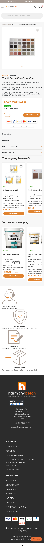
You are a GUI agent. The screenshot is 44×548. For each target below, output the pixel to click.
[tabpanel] (13, 190)
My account (13, 475)
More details (13, 213)
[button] (4, 48)
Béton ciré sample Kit (10, 190)
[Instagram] (18, 434)
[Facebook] (12, 434)
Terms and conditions (32, 528)
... (14, 24)
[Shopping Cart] (41, 7)
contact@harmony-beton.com (22, 427)
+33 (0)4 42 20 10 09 (22, 423)
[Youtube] (25, 434)
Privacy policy (22, 531)
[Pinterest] (31, 434)
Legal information (9, 528)
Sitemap (20, 528)
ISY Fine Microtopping (11, 254)
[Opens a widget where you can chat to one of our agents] (36, 539)
